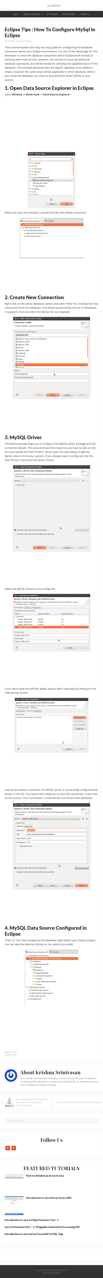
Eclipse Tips (12, 1054)
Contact (57, 1273)
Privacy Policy (48, 1273)
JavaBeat (54, 5)
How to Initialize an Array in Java (45, 1175)
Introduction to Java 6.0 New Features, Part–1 (32, 1219)
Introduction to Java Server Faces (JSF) (48, 1197)
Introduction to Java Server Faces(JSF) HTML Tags (34, 1233)
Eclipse (14, 1052)
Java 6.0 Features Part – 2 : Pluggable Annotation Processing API (42, 1226)
